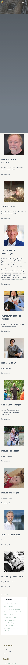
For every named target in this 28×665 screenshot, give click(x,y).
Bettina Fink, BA (8, 206)
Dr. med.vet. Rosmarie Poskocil (11, 317)
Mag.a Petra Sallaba (10, 450)
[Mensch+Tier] (5, 2)
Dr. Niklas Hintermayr (10, 534)
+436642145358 (11, 663)
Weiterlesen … (19, 279)
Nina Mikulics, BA (8, 362)
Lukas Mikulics (8, 631)
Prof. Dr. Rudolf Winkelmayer (8, 252)
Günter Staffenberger (11, 404)
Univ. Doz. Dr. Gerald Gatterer (10, 161)
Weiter (7, 594)
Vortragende (7, 175)
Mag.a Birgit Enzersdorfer (12, 576)
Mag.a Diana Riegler (10, 492)
